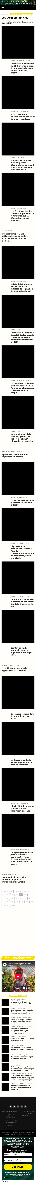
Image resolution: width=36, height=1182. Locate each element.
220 (32, 902)
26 (29, 895)
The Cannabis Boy (11, 1122)
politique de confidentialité (15, 1174)
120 (27, 902)
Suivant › (5, 905)
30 (16, 898)
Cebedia (14, 1120)
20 (3, 895)
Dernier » (14, 905)
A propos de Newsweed (10, 1112)
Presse (7, 1120)
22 (12, 895)
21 (7, 895)
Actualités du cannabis (21, 14)
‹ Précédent (27, 891)
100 (17, 902)
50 (25, 898)
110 (22, 902)
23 (16, 895)
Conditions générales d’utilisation (10, 1116)
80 (7, 902)
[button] (18, 1181)
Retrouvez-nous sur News (26, 1112)
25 (25, 895)
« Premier (18, 891)
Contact (11, 1125)
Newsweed (5, 14)
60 (29, 898)
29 (12, 898)
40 (20, 898)
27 (3, 898)
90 (12, 902)
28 (7, 898)
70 (3, 902)
